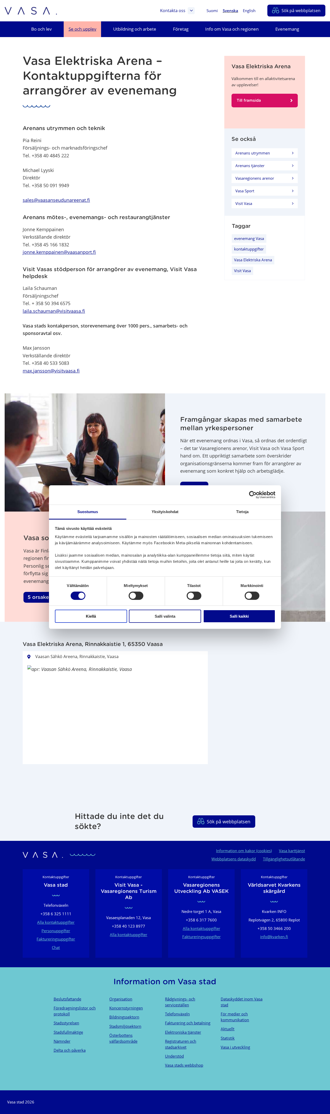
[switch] (136, 596)
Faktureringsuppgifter (56, 939)
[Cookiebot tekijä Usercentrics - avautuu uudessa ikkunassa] (252, 495)
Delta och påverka (70, 1050)
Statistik (228, 1038)
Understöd (174, 1056)
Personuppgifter (56, 930)
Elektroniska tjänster (183, 1032)
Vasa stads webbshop (184, 1065)
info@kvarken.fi (274, 936)
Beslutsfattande (67, 998)
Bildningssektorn (124, 1017)
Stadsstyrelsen (66, 1022)
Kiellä (91, 616)
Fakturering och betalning (187, 1022)
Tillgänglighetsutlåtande (284, 858)
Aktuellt (227, 1028)
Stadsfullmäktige (68, 1032)
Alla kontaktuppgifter (56, 922)
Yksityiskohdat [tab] (165, 511)
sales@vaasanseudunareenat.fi (56, 200)
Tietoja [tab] (242, 511)
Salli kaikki (239, 616)
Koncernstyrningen (126, 1008)
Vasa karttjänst (292, 850)
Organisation (120, 998)
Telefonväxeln (177, 1013)
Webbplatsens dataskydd (233, 858)
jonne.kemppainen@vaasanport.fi (59, 252)
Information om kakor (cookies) (244, 850)
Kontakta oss (172, 10)
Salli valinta (165, 616)
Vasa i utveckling (235, 1047)
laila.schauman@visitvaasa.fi (54, 311)
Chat (56, 947)
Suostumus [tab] (87, 511)
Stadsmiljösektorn (125, 1026)
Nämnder (62, 1041)
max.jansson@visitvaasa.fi (51, 370)
